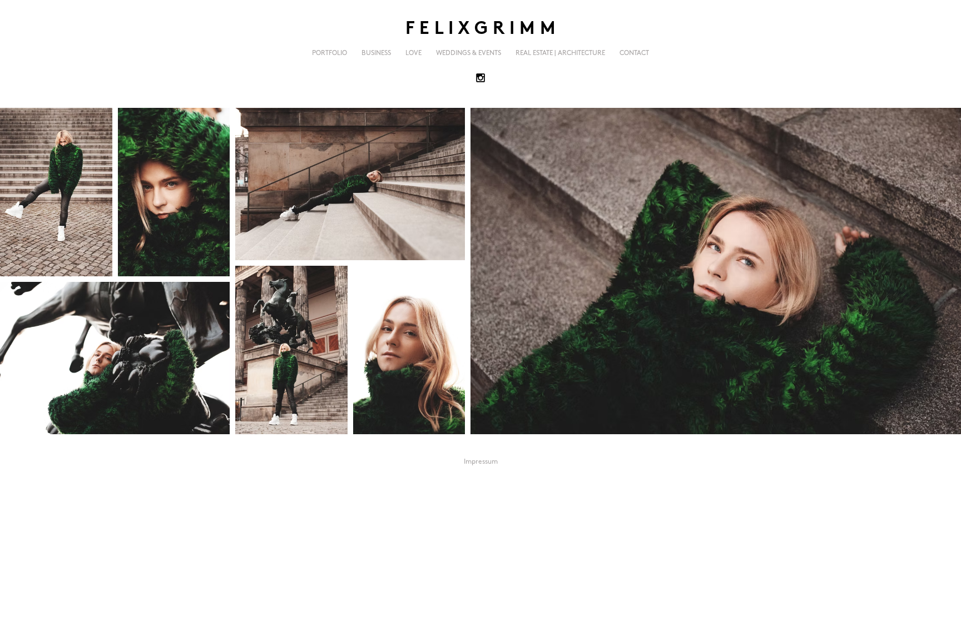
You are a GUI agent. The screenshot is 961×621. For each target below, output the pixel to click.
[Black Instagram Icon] (480, 78)
